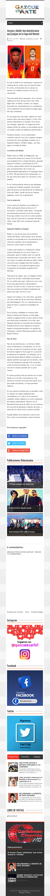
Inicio (27, 612)
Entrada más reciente (15, 612)
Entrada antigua (37, 612)
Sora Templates (23, 891)
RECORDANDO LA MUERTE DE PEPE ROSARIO (29, 865)
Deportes (10, 40)
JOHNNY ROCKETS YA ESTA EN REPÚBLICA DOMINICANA (30, 876)
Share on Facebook (19, 436)
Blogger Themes (25, 892)
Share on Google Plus (20, 450)
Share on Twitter (18, 443)
